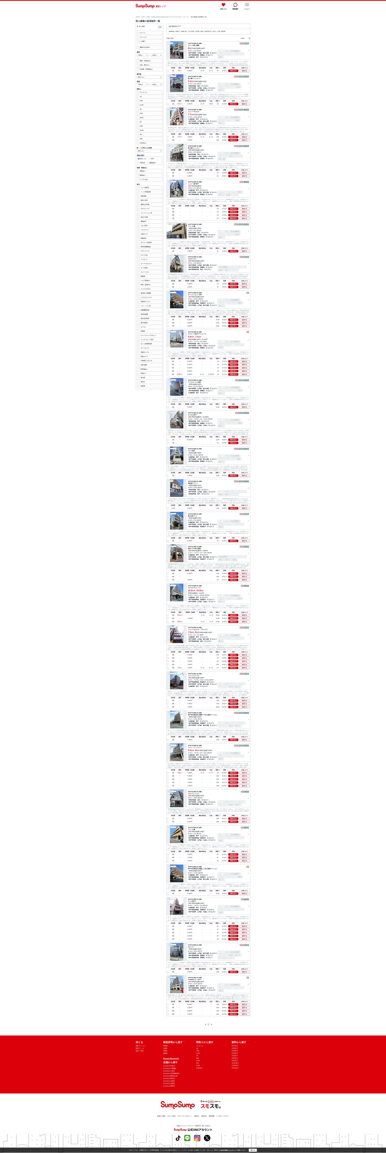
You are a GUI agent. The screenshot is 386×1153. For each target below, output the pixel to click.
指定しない (143, 158)
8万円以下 (235, 1058)
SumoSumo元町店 (169, 1081)
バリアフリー (145, 230)
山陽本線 (192, 57)
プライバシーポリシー (185, 1116)
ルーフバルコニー (146, 263)
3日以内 (142, 163)
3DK (141, 126)
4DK (141, 139)
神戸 (197, 57)
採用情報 (211, 1116)
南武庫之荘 (208, 31)
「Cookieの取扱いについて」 (227, 1150)
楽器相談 (143, 196)
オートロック (145, 348)
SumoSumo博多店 (169, 1086)
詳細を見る (233, 70)
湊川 (198, 86)
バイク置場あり (146, 280)
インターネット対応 (147, 339)
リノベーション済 (146, 213)
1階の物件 (144, 365)
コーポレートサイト (222, 1116)
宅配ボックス (145, 352)
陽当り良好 (144, 200)
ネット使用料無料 (146, 344)
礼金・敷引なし (145, 65)
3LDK (141, 130)
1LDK (141, 105)
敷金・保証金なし (145, 61)
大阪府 (165, 1048)
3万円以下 (235, 1046)
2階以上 (143, 373)
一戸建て (143, 41)
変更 (160, 27)
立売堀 (197, 31)
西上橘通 (199, 43)
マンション (143, 37)
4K (141, 134)
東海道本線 (192, 421)
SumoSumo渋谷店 (169, 1066)
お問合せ (196, 1116)
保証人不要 (144, 217)
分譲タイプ (144, 234)
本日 (152, 158)
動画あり (143, 175)
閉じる (253, 1150)
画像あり (143, 171)
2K (141, 109)
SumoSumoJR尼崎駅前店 (171, 1073)
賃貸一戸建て (140, 1051)
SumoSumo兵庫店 (169, 1083)
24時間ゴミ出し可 (146, 360)
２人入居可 (144, 225)
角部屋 (143, 386)
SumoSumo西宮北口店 (170, 1076)
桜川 (214, 31)
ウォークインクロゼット (148, 335)
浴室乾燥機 (144, 314)
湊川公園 (206, 53)
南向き (143, 382)
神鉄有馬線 (192, 86)
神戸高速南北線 (194, 269)
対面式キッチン (146, 301)
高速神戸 (203, 303)
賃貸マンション (141, 1046)
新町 (202, 31)
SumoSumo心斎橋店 (169, 1068)
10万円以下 (235, 1063)
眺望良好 (143, 238)
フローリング (145, 251)
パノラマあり (144, 179)
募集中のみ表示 (145, 47)
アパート (143, 33)
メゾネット (144, 259)
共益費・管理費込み (146, 69)
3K (141, 122)
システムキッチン (146, 297)
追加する (244, 70)
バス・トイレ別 (146, 306)
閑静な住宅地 (145, 204)
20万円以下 (235, 1068)
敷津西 (223, 31)
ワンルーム (143, 92)
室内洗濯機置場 (146, 246)
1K (141, 96)
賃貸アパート (140, 1048)
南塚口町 (184, 31)
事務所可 (143, 221)
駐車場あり (144, 369)
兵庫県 (165, 1051)
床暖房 (143, 331)
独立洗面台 (144, 322)
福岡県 (165, 1053)
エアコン (143, 327)
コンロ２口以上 (146, 289)
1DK (141, 101)
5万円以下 (235, 1050)
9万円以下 (235, 1060)
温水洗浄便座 (145, 318)
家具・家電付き (146, 284)
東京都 (165, 1046)
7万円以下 (235, 1055)
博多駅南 (171, 31)
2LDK (141, 117)
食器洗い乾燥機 (146, 293)
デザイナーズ (145, 208)
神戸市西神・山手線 (195, 53)
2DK (141, 113)
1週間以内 (152, 163)
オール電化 (144, 268)
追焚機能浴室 (145, 310)
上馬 (218, 31)
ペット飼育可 (145, 187)
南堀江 (178, 31)
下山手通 (191, 31)
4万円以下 (235, 1048)
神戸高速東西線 (194, 55)
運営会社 (204, 1116)
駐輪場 (143, 276)
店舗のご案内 (161, 1116)
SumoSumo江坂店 (169, 1071)
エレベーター (145, 272)
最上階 (143, 377)
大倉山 (205, 88)
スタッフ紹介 (171, 1116)
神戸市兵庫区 (193, 43)
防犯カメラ (144, 356)
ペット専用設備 (146, 192)
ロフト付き (144, 255)
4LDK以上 (143, 143)
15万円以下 (235, 1065)
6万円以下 (235, 1053)
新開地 (202, 55)
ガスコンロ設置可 (146, 242)
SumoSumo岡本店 (169, 1078)
